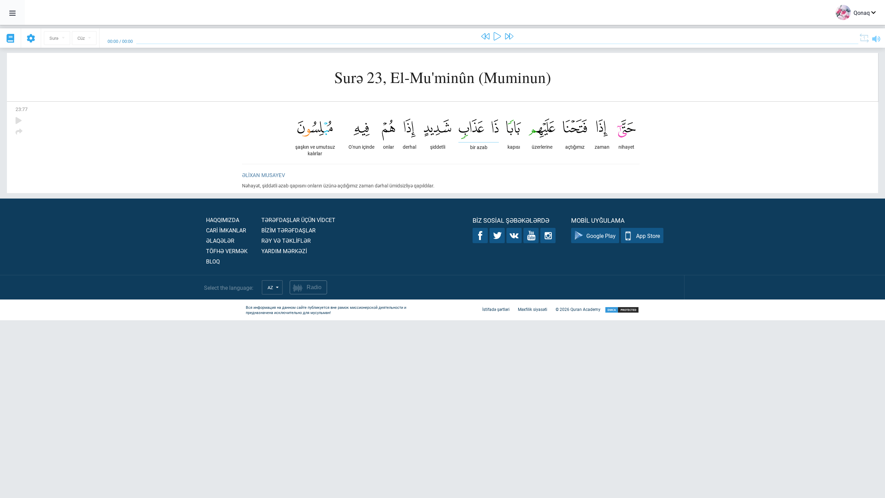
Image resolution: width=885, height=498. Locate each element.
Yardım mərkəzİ (284, 251)
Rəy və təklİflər (286, 240)
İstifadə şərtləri (496, 309)
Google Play (601, 235)
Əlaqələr (220, 240)
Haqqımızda (222, 219)
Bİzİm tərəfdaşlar (288, 230)
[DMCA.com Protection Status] (622, 310)
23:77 (22, 109)
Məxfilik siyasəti (532, 309)
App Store (648, 235)
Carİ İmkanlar (226, 230)
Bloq (213, 261)
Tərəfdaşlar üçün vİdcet (298, 219)
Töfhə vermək (227, 251)
